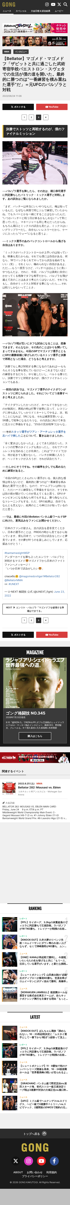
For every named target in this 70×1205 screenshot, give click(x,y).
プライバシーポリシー (35, 1176)
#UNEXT (14, 584)
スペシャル (21, 11)
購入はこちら (35, 736)
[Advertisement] (35, 863)
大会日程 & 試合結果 (40, 11)
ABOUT (18, 1172)
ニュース (7, 11)
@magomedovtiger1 (31, 576)
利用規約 (51, 1172)
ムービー (59, 11)
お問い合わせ (34, 1172)
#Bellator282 (52, 576)
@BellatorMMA (14, 580)
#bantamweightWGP (17, 553)
